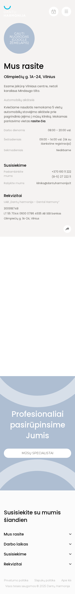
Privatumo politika (16, 580)
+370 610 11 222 (61, 172)
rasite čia (38, 121)
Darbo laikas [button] (16, 544)
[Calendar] (53, 11)
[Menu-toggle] (66, 11)
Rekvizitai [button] (13, 564)
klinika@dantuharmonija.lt (54, 183)
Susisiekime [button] (15, 554)
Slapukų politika (44, 580)
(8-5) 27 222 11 (61, 177)
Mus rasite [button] (14, 534)
